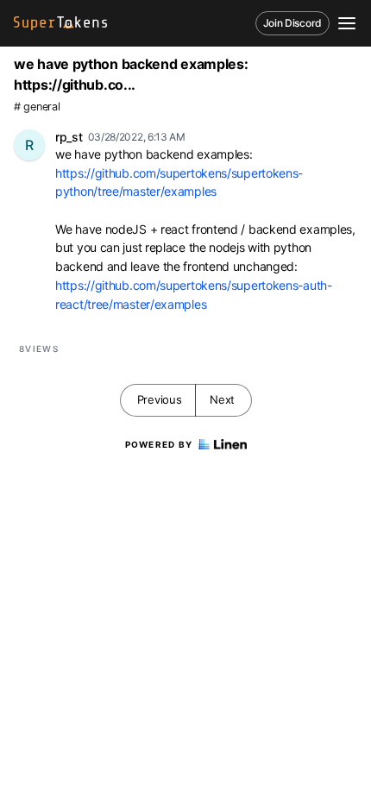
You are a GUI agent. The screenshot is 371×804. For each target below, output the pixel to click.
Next (222, 399)
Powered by (159, 444)
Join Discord (292, 22)
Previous (159, 399)
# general (37, 106)
